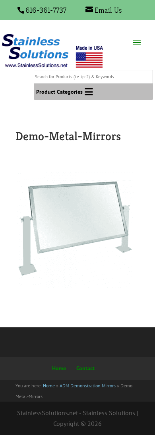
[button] (59, 92)
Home (59, 368)
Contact (85, 368)
